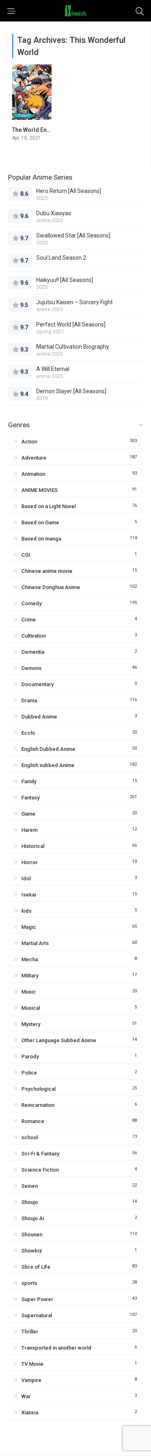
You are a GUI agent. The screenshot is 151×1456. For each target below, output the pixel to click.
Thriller (29, 1332)
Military (29, 976)
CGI (25, 555)
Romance (32, 1121)
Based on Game (40, 522)
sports (29, 1283)
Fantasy (30, 798)
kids (26, 911)
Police (29, 1073)
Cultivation (33, 636)
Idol (26, 878)
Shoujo (29, 1202)
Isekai (28, 895)
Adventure (33, 458)
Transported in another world (56, 1348)
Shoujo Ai (32, 1218)
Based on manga (41, 539)
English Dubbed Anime (48, 749)
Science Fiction (40, 1170)
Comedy (31, 603)
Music (28, 992)
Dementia (32, 652)
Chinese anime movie (46, 571)
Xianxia (29, 1412)
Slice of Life (35, 1267)
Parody (30, 1056)
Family (28, 781)
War (26, 1396)
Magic (28, 927)
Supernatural (36, 1315)
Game (28, 814)
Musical (30, 1008)
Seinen (29, 1186)
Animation (33, 474)
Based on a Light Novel (48, 506)
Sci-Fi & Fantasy (40, 1154)
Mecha (29, 959)
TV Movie (32, 1364)
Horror (29, 862)
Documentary (37, 684)
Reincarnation (37, 1105)
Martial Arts (35, 943)
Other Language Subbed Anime (58, 1040)
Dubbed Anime (39, 717)
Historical (32, 846)
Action (29, 442)
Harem (29, 830)
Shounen (31, 1234)
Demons (31, 668)
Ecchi (28, 733)
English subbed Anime (47, 765)
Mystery (30, 1024)
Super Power (37, 1299)
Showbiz (31, 1251)
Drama (29, 700)
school (29, 1137)
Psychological (38, 1089)
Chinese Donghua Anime (50, 587)
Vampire (31, 1380)
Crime (28, 620)
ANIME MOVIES (39, 490)
